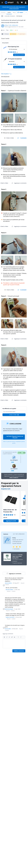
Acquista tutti (5, 489)
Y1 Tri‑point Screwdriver (15, 59)
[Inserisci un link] (12, 637)
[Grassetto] (4, 637)
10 (17, 30)
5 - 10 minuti (6, 34)
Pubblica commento (19, 651)
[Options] (2, 16)
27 (12, 30)
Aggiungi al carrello (19, 54)
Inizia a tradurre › (14, 477)
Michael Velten (9, 589)
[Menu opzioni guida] (26, 12)
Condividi (7, 584)
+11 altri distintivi (15, 549)
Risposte (15, 12)
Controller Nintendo (10, 16)
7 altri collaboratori (13, 25)
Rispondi (22, 583)
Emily (6, 25)
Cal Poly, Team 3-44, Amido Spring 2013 (17, 556)
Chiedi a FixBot (10, 138)
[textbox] (14, 643)
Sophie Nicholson (10, 617)
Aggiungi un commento (14, 407)
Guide (9, 12)
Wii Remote (19, 16)
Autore (5, 534)
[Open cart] (21, 2)
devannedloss (8, 583)
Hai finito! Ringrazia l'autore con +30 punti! (14, 436)
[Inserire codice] (9, 637)
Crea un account (14, 8)
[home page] (9, 2)
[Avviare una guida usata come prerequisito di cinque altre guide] (17, 547)
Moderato (14, 34)
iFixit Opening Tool (13, 46)
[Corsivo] (7, 637)
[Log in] (25, 2)
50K (4, 30)
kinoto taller (8, 628)
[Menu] (2, 2)
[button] (17, 2)
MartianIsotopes (9, 609)
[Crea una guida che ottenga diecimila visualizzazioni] (20, 547)
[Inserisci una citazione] (14, 637)
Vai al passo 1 (5, 74)
